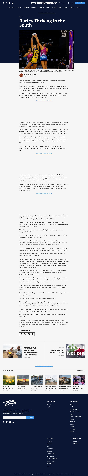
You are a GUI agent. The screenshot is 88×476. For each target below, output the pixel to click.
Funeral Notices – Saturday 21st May (57, 351)
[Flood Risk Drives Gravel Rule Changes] (37, 380)
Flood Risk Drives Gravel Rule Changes (36, 388)
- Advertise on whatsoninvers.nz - (46, 13)
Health (65, 7)
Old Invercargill (51, 461)
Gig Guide (49, 443)
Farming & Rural (51, 453)
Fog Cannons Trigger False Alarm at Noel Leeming (21, 388)
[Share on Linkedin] (29, 334)
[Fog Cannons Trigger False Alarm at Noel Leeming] (23, 380)
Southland (26, 7)
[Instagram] (9, 3)
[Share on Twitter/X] (25, 334)
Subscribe (80, 3)
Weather (72, 419)
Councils (41, 7)
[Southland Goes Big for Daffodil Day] (9, 380)
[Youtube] (12, 3)
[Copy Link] (32, 334)
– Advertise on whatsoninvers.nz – (44, 101)
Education (49, 466)
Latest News (11, 7)
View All (80, 370)
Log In (48, 406)
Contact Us (76, 441)
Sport (60, 7)
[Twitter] (6, 3)
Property (54, 7)
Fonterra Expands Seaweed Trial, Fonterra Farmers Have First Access (31, 351)
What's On (19, 7)
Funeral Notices (74, 409)
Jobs (48, 446)
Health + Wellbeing (52, 458)
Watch (71, 414)
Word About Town (74, 411)
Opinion (72, 426)
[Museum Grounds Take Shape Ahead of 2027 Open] (51, 380)
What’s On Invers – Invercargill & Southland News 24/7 (32, 474)
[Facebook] (3, 3)
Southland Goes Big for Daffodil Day (8, 388)
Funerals (72, 7)
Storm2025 (73, 429)
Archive (72, 431)
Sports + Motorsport (75, 416)
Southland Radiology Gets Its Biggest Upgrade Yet (79, 388)
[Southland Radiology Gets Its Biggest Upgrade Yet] (79, 380)
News (21, 17)
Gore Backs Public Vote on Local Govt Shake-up (65, 388)
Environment (50, 456)
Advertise (75, 443)
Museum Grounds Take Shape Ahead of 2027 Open (50, 388)
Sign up (49, 404)
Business (48, 7)
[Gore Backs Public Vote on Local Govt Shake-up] (65, 380)
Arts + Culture (50, 463)
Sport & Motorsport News (30, 74)
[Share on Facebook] (21, 334)
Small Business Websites (68, 474)
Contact (78, 7)
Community (34, 7)
